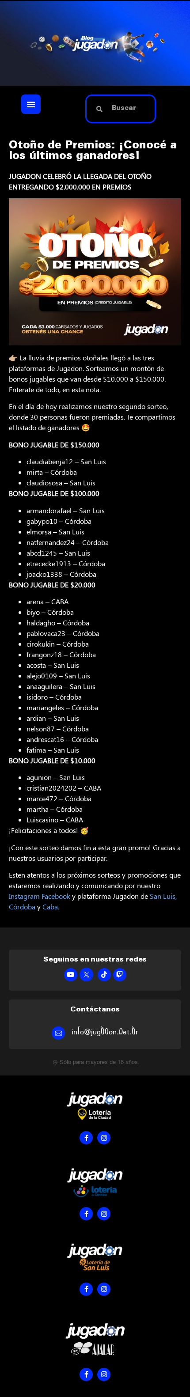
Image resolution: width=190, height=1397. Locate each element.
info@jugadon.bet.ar (105, 1032)
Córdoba (22, 906)
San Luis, (163, 896)
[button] (31, 104)
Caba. (50, 906)
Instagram (24, 896)
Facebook (56, 896)
